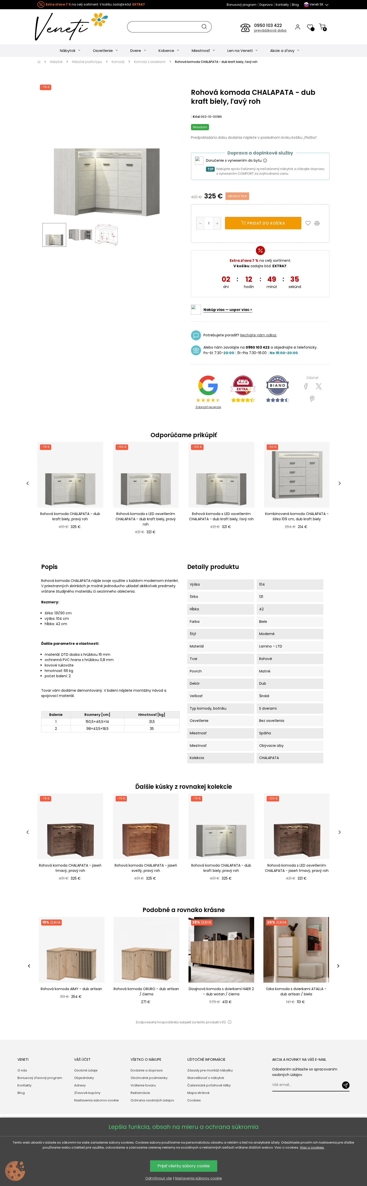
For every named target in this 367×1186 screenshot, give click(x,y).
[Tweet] (319, 386)
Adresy (80, 1085)
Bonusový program (241, 4)
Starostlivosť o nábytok (205, 1077)
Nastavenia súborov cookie (96, 1100)
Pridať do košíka (265, 223)
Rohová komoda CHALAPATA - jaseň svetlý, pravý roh (146, 868)
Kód (196, 116)
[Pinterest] (312, 399)
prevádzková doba (270, 30)
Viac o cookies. (312, 1147)
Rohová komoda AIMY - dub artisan (71, 988)
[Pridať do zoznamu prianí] (309, 223)
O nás (22, 1070)
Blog (295, 4)
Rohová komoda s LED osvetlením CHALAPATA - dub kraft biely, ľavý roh (221, 516)
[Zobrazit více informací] (265, 160)
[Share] (306, 386)
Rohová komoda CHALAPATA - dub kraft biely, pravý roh (70, 516)
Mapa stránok (198, 1092)
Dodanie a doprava (147, 1070)
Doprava (266, 4)
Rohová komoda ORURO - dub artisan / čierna (146, 991)
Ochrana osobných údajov (152, 1100)
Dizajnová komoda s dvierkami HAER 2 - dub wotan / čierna (221, 991)
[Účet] (298, 27)
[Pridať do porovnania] (319, 223)
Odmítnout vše (158, 1178)
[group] (71, 966)
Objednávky (84, 1077)
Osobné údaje (86, 1070)
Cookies (194, 1100)
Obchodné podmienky (149, 1077)
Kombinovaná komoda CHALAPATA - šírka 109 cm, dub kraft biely (297, 516)
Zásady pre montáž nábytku (210, 1070)
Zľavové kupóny (87, 1092)
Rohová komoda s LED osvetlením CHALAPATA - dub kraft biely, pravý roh (146, 519)
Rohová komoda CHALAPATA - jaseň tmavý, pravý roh (70, 868)
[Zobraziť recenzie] (242, 389)
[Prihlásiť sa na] (346, 1085)
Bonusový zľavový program (39, 1077)
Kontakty (282, 4)
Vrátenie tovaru (143, 1085)
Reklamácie (140, 1092)
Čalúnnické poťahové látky (209, 1085)
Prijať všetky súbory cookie (184, 1166)
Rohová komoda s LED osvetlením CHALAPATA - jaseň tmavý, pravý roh (297, 868)
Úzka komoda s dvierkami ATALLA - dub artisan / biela (296, 991)
